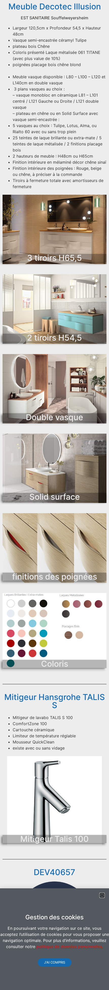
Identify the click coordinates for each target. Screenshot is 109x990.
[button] (102, 895)
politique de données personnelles (68, 946)
